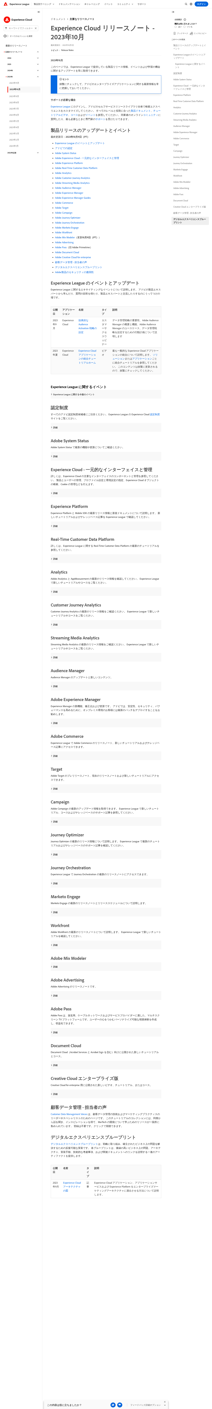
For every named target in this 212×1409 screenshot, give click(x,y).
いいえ (190, 26)
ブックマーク (182, 33)
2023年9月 (14, 96)
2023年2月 (14, 139)
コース (74, 114)
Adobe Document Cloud (67, 252)
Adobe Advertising (64, 242)
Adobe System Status (65, 153)
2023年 (10, 77)
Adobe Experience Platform (69, 163)
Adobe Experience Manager (69, 192)
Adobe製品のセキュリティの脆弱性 (74, 272)
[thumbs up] (113, 1404)
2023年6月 (14, 114)
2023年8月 (14, 102)
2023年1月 (14, 146)
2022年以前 (11, 153)
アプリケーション (142, 358)
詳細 (55, 427)
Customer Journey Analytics (185, 113)
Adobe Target (61, 207)
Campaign (177, 150)
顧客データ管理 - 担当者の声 (71, 262)
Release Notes (67, 50)
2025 (9, 64)
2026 (9, 58)
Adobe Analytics (63, 172)
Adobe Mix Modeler (65, 237)
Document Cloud (180, 200)
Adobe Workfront (63, 232)
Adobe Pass (61, 247)
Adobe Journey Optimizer (67, 217)
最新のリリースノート (16, 45)
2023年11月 (14, 82)
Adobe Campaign (63, 212)
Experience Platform (182, 95)
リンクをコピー (200, 33)
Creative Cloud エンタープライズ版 (189, 206)
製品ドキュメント (141, 110)
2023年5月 (14, 121)
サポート (100, 119)
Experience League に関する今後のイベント (74, 394)
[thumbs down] (119, 1404)
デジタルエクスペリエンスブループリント (78, 267)
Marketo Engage (180, 169)
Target (176, 144)
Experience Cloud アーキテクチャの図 (72, 1186)
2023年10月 (15, 89)
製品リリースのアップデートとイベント (189, 47)
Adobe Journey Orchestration (69, 222)
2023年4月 (14, 127)
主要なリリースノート (82, 18)
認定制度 (155, 414)
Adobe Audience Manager (68, 187)
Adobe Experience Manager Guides (73, 197)
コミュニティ (150, 114)
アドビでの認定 (63, 148)
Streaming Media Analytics (184, 119)
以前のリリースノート (14, 52)
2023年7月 (14, 108)
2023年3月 (14, 133)
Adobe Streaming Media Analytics (72, 182)
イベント (90, 114)
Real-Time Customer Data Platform (188, 101)
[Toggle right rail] (173, 12)
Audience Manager (181, 126)
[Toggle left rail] (38, 12)
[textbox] (21, 28)
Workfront (177, 175)
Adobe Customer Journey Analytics (72, 177)
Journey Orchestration (182, 163)
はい (180, 26)
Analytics (177, 107)
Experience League (60, 106)
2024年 (10, 70)
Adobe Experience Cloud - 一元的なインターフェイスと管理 (87, 158)
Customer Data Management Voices (69, 1114)
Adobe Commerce (64, 202)
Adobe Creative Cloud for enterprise (73, 257)
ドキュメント (58, 18)
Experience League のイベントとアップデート (80, 143)
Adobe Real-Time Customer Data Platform (76, 168)
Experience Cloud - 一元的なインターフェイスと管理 (189, 87)
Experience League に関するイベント (190, 66)
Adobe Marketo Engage (67, 227)
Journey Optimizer (181, 157)
